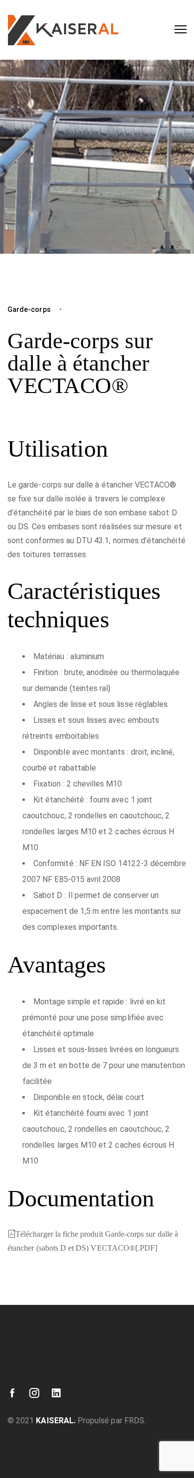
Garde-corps (29, 309)
